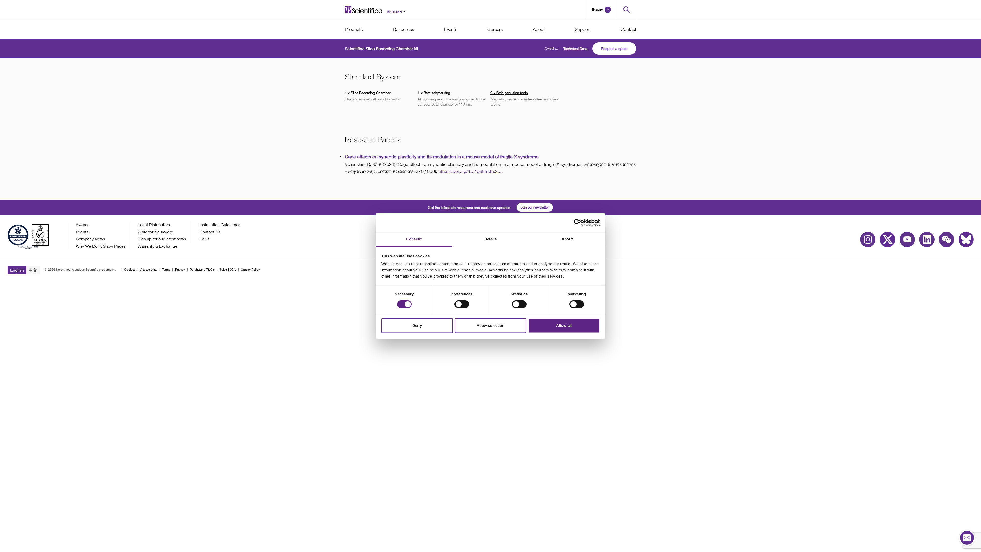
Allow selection (491, 325)
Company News (90, 238)
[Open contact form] (967, 538)
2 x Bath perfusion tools (509, 92)
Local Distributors (154, 224)
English (17, 270)
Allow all (564, 325)
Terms (166, 269)
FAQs (204, 238)
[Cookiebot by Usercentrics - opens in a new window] (577, 222)
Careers (495, 29)
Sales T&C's (227, 269)
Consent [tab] (414, 239)
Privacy (180, 269)
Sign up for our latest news (162, 238)
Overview (551, 48)
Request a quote (614, 48)
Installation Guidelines (220, 224)
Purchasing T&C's (202, 269)
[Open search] (626, 9)
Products (354, 29)
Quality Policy (250, 269)
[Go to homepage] (363, 9)
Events (450, 29)
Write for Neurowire (155, 231)
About (539, 29)
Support (583, 29)
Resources (403, 29)
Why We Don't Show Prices (101, 246)
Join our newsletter (535, 207)
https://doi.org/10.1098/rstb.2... (469, 171)
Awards (82, 224)
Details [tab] (490, 239)
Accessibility (148, 269)
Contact (628, 29)
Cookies (129, 269)
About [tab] (567, 239)
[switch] (461, 304)
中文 (33, 270)
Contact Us (210, 231)
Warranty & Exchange (157, 246)
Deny (417, 325)
